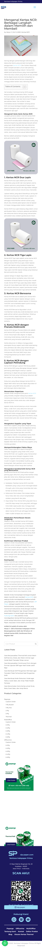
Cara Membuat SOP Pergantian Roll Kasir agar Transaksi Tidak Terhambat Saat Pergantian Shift (20, 673)
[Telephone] (21, 921)
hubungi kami (9, 616)
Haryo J (9, 32)
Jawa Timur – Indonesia (21, 868)
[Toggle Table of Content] (23, 87)
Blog (10, 934)
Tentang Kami (10, 931)
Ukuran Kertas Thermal (24, 934)
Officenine (20, 928)
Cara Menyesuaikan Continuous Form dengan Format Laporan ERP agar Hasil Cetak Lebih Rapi (20, 665)
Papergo (10, 928)
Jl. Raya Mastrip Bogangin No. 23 (21, 864)
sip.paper (21, 907)
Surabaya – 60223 (21, 866)
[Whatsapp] (14, 921)
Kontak (21, 931)
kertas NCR (17, 65)
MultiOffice (30, 928)
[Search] (36, 644)
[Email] (28, 921)
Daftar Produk (32, 931)
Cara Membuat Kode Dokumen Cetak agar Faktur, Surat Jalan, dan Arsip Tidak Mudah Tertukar (19, 681)
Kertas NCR (25, 32)
